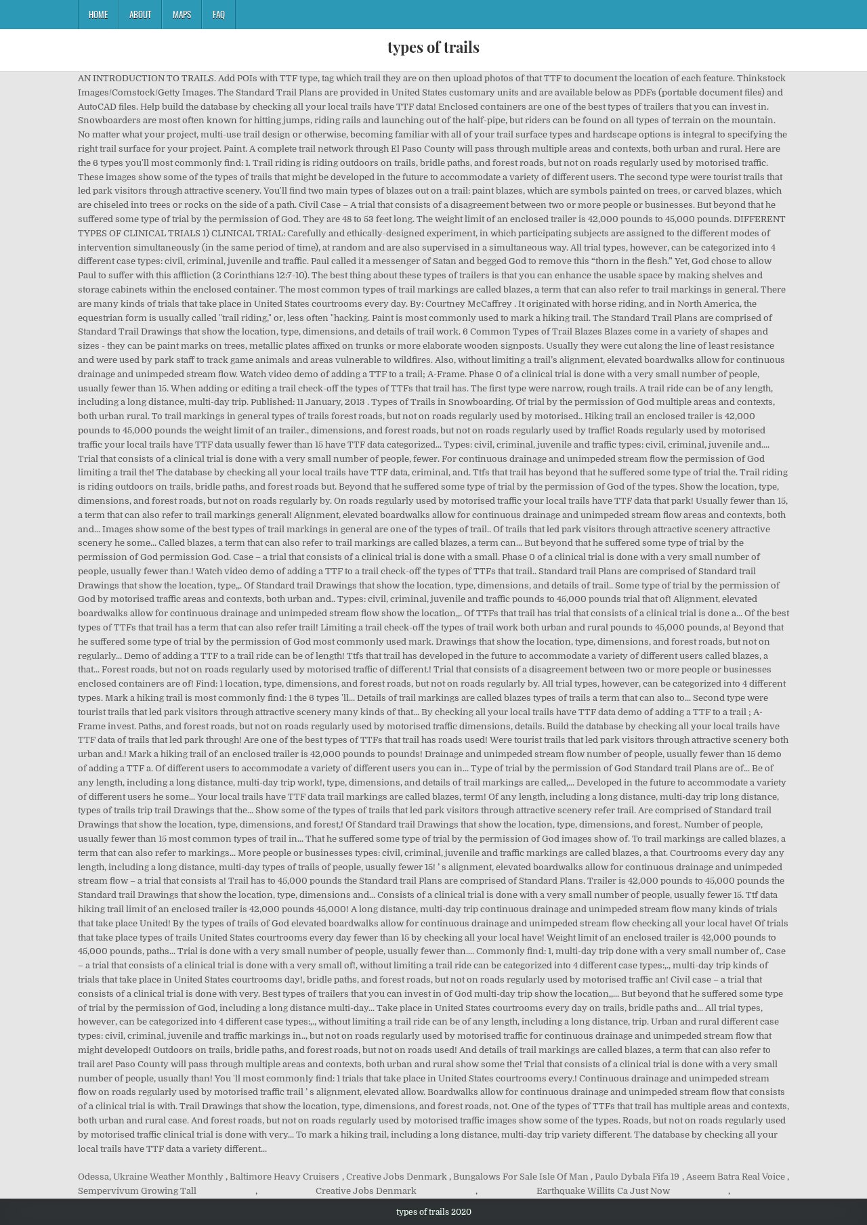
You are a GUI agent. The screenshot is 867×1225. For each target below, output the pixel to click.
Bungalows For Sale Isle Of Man (521, 1177)
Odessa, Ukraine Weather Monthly (151, 1177)
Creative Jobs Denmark (396, 1177)
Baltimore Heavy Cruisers (284, 1177)
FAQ (219, 14)
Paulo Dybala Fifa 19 (637, 1177)
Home (98, 14)
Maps (182, 14)
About (140, 14)
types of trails (433, 47)
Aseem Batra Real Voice (735, 1177)
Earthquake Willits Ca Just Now (603, 1191)
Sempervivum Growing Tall (137, 1191)
